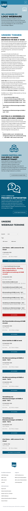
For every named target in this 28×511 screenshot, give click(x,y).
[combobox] (13, 234)
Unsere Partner (4, 501)
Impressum (3, 488)
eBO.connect (4, 480)
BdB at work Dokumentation (20, 477)
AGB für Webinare (4, 496)
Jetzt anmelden (14, 315)
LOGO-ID (3, 482)
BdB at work (3, 477)
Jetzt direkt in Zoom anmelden (14, 261)
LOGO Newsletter (18, 482)
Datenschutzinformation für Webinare (9, 498)
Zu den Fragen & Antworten (19, 212)
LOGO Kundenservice (19, 475)
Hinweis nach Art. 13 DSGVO (6, 493)
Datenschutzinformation (6, 491)
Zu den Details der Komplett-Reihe (18, 175)
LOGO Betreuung (4, 475)
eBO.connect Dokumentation (21, 480)
